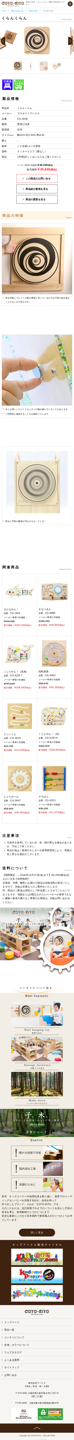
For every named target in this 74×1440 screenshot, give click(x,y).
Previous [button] (4, 41)
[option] (37, 40)
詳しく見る (37, 1232)
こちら (38, 156)
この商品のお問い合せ (38, 178)
